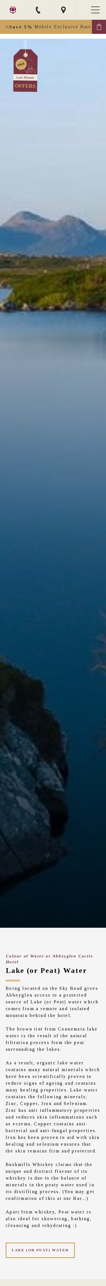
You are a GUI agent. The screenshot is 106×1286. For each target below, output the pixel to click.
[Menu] (96, 10)
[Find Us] (63, 10)
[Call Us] (38, 10)
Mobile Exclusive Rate (50, 27)
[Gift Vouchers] (12, 10)
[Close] (7, 27)
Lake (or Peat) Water (40, 1250)
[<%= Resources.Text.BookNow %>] (99, 27)
